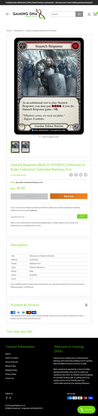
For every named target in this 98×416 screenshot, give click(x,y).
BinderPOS (38, 408)
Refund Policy (10, 366)
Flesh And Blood (18, 175)
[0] (95, 14)
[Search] (79, 14)
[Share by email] (85, 175)
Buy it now (69, 196)
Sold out (29, 196)
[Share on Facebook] (71, 175)
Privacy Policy (10, 374)
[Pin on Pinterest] (76, 175)
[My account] (89, 14)
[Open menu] (7, 14)
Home (9, 31)
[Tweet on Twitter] (81, 175)
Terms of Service (11, 362)
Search (8, 354)
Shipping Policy (11, 370)
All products (18, 31)
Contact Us (9, 378)
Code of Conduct (11, 358)
